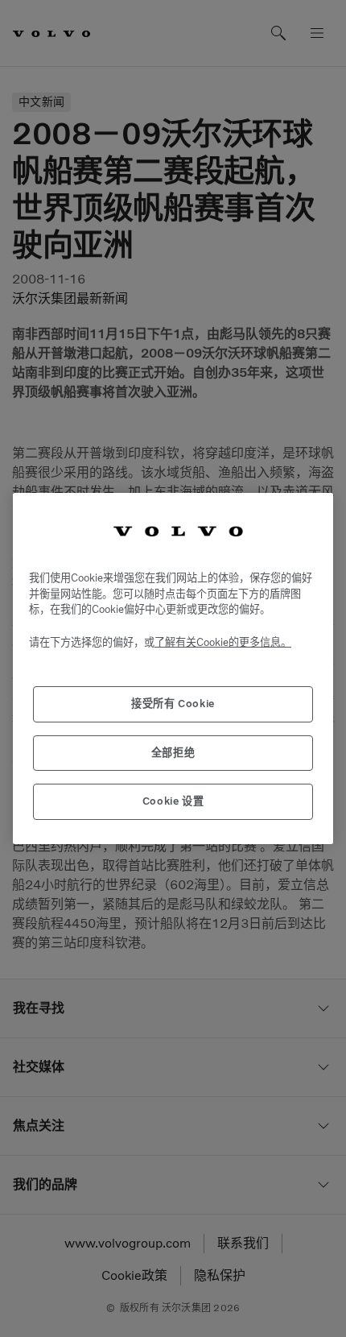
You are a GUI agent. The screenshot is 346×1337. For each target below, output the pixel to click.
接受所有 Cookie (173, 703)
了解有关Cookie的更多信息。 (222, 642)
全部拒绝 (173, 753)
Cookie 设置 (173, 801)
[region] (173, 668)
